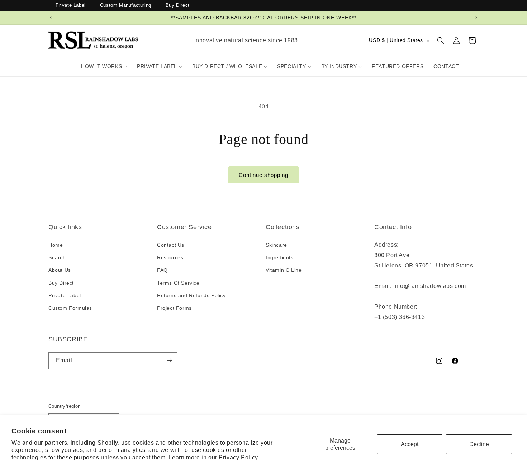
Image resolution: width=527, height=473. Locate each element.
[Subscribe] (169, 360)
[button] (440, 40)
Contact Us (170, 245)
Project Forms (174, 308)
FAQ (162, 270)
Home (55, 245)
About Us (59, 270)
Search (57, 258)
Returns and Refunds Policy (191, 295)
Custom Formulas (70, 308)
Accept (409, 444)
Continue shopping (263, 175)
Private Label (71, 5)
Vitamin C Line (284, 270)
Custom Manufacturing (125, 5)
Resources (170, 258)
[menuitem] (104, 66)
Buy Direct (178, 5)
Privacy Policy (238, 457)
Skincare (276, 245)
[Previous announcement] (51, 17)
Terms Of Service (178, 283)
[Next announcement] (476, 17)
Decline (479, 444)
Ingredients (280, 258)
